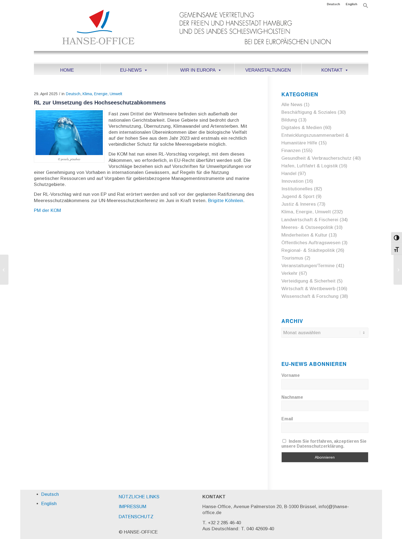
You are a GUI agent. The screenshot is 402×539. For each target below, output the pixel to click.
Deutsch (333, 4)
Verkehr (289, 273)
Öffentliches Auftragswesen (310, 242)
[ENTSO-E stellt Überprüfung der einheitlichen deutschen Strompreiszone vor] (4, 270)
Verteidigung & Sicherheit (308, 281)
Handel (288, 173)
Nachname (292, 397)
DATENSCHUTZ (136, 516)
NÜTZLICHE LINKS (139, 496)
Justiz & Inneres (298, 204)
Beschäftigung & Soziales (308, 112)
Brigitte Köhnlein (225, 200)
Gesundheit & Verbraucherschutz (316, 158)
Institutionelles (297, 188)
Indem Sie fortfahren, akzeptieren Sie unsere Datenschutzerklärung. (324, 443)
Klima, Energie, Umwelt (102, 94)
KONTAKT (331, 70)
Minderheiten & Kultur (304, 235)
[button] (365, 7)
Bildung (289, 120)
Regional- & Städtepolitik (308, 250)
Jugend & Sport (297, 196)
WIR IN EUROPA (197, 70)
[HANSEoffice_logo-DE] (201, 35)
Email (287, 418)
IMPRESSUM (132, 506)
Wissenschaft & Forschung (310, 296)
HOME (67, 70)
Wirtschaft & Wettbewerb (308, 288)
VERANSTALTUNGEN (268, 70)
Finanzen (291, 150)
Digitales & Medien (301, 127)
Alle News (291, 104)
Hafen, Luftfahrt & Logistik (309, 165)
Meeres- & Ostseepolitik (307, 227)
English (351, 4)
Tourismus (292, 258)
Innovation (292, 181)
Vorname (290, 375)
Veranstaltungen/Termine (308, 265)
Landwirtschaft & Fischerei (309, 219)
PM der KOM (47, 210)
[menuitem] (333, 4)
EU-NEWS (131, 70)
